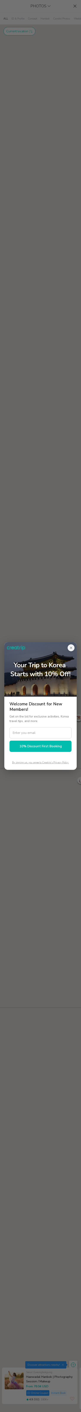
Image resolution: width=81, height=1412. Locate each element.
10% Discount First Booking (40, 746)
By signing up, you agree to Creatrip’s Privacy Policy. (40, 762)
